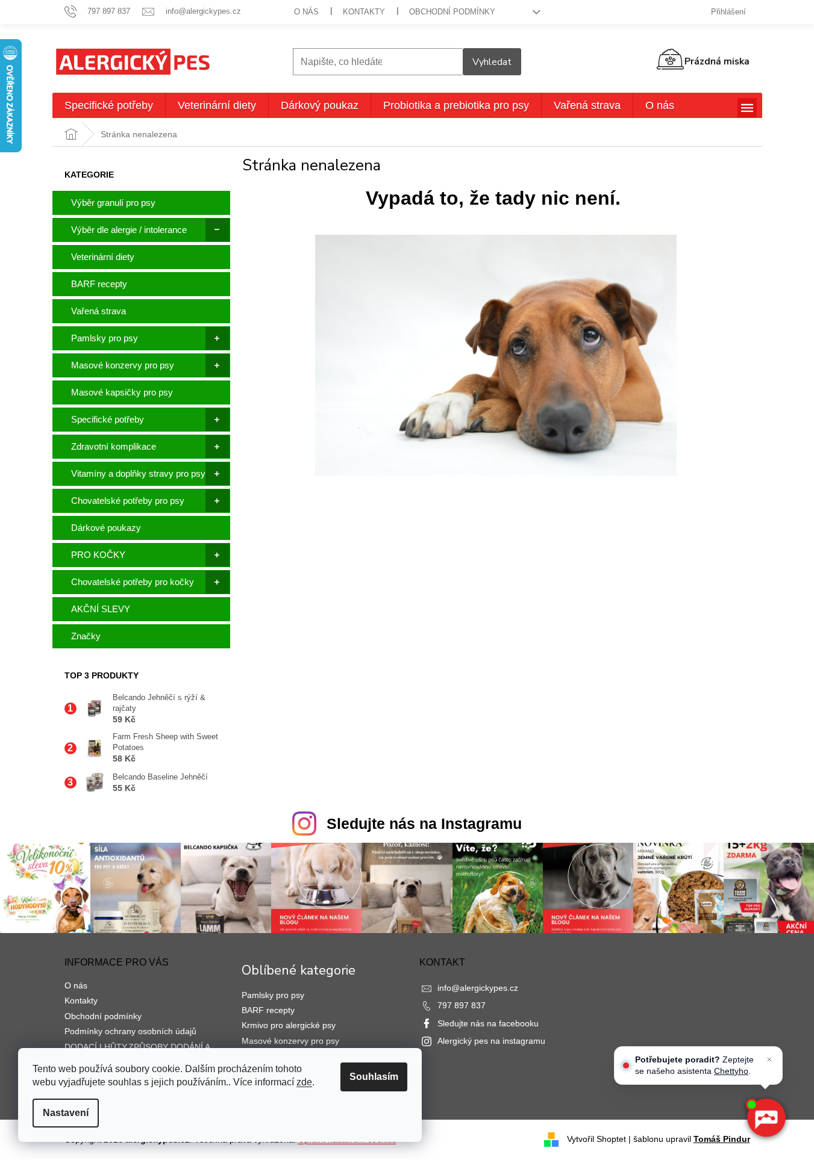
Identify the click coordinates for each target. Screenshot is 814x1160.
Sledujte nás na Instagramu (424, 823)
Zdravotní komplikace (113, 446)
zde (304, 1082)
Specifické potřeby (107, 419)
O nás (306, 11)
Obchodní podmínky (452, 11)
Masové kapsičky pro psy (122, 392)
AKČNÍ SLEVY (100, 609)
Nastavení (66, 1113)
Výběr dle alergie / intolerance (129, 230)
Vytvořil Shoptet (596, 1139)
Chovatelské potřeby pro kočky (132, 582)
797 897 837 (461, 1005)
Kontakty (364, 11)
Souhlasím (373, 1077)
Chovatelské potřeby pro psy (127, 500)
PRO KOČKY (98, 555)
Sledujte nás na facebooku (488, 1023)
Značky (86, 636)
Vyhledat (492, 62)
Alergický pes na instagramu (491, 1041)
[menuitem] (108, 105)
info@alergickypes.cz (477, 988)
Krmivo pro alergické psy (289, 1025)
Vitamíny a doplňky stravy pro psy (138, 473)
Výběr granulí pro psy (113, 202)
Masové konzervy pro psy (122, 365)
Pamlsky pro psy (104, 338)
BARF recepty (99, 284)
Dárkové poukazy (106, 528)
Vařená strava (98, 311)
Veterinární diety (102, 257)
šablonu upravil (691, 1139)
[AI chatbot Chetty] (765, 1117)
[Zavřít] (769, 1059)
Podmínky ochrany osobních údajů (130, 1031)
